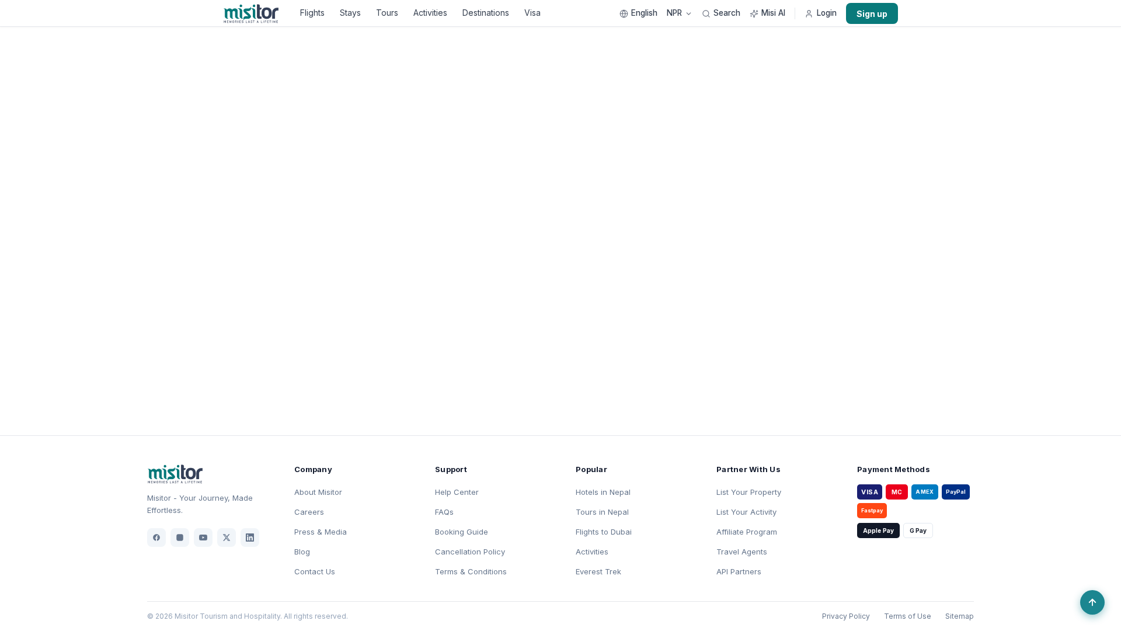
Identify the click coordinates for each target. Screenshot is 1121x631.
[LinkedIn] (250, 537)
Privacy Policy (846, 616)
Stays (350, 13)
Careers (309, 511)
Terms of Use (907, 616)
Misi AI (773, 13)
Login (827, 13)
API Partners (738, 571)
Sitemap (959, 616)
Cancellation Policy (470, 551)
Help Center (457, 492)
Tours (387, 13)
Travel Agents (741, 551)
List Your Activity (746, 511)
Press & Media (320, 531)
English (644, 13)
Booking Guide (461, 531)
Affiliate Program (746, 531)
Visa (532, 13)
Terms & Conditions (471, 571)
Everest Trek (598, 571)
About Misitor (318, 492)
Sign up (872, 14)
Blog (302, 551)
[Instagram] (179, 537)
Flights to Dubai (604, 531)
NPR (674, 13)
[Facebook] (156, 537)
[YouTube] (203, 537)
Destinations (485, 13)
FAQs (444, 511)
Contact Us (314, 571)
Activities (430, 13)
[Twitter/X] (226, 537)
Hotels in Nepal (603, 492)
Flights (312, 13)
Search (726, 13)
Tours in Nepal (602, 511)
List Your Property (748, 492)
